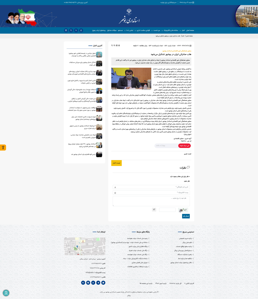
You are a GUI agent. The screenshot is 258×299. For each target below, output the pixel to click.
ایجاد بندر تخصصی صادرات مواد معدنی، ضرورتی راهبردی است (83, 136)
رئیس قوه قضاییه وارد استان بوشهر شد (83, 154)
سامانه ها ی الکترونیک (171, 30)
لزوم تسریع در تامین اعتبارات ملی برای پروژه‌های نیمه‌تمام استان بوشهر (84, 118)
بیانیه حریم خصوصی (185, 238)
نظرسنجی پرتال (187, 242)
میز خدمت (156, 30)
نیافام (129, 295)
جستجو (120, 30)
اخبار (183, 30)
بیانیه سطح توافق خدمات (184, 246)
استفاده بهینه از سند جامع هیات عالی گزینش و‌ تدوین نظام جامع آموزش (81, 90)
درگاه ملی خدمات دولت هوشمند (137, 254)
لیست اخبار (116, 163)
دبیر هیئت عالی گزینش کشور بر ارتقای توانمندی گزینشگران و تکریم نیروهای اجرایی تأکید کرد (82, 100)
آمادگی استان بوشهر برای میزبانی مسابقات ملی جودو (82, 63)
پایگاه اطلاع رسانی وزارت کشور (138, 246)
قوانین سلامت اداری (143, 30)
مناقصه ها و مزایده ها (185, 258)
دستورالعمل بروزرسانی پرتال (183, 250)
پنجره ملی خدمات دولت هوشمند (137, 238)
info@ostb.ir (90, 272)
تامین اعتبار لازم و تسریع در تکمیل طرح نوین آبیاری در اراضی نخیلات (82, 81)
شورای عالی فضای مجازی (140, 262)
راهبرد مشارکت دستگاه (185, 254)
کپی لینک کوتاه (184, 145)
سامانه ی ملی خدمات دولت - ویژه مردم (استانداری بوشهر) (129, 242)
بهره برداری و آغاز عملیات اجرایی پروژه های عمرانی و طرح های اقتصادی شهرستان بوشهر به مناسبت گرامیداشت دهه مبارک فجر (82, 72)
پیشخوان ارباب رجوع (99, 30)
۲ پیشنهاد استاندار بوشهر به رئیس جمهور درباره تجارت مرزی (83, 127)
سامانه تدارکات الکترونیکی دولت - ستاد (135, 258)
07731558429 (96, 263)
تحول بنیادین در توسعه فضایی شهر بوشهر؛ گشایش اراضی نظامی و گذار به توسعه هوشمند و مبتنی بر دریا (82, 54)
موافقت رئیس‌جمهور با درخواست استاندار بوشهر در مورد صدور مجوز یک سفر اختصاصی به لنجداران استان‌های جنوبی (81, 109)
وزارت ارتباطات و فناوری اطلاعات (137, 266)
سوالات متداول (112, 30)
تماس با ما (129, 30)
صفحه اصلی (190, 30)
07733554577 (95, 277)
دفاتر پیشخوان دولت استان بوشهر (181, 262)
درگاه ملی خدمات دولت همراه (138, 250)
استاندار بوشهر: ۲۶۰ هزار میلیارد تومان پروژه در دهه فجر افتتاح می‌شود (82, 145)
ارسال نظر (186, 216)
